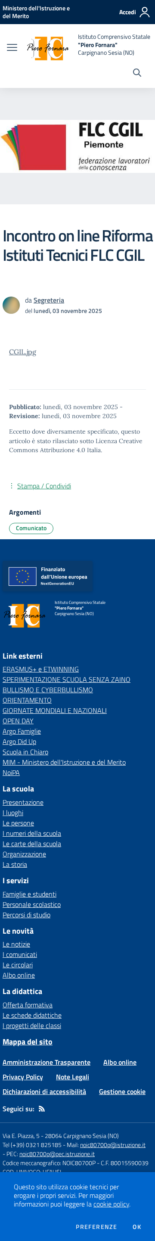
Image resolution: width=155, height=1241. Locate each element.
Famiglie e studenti (29, 894)
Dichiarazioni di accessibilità (44, 1091)
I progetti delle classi (32, 1025)
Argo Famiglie (22, 731)
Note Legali (72, 1077)
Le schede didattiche (32, 1015)
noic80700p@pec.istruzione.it (57, 1153)
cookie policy (111, 1204)
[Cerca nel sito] (137, 73)
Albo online (19, 975)
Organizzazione (24, 854)
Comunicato (31, 527)
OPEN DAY (18, 721)
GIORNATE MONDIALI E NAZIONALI (55, 710)
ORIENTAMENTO (27, 700)
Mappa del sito (28, 1041)
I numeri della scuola (32, 833)
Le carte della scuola (32, 843)
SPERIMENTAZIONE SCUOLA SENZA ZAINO (66, 679)
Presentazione (23, 802)
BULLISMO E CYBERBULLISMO (48, 690)
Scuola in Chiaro (25, 752)
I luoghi (13, 812)
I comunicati (20, 954)
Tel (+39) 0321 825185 (32, 1144)
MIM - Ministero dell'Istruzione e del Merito (64, 762)
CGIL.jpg (22, 351)
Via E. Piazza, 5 (21, 1135)
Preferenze (96, 1227)
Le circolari (18, 965)
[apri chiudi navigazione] (12, 48)
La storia (15, 864)
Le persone (18, 823)
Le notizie (16, 944)
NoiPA (11, 772)
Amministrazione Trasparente (46, 1062)
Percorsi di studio (26, 915)
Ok (137, 1227)
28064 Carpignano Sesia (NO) (82, 1135)
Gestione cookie (122, 1091)
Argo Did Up (19, 741)
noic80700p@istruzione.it (113, 1144)
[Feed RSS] (42, 1109)
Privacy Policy (23, 1077)
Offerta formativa (28, 1005)
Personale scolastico (32, 904)
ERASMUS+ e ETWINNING (41, 669)
